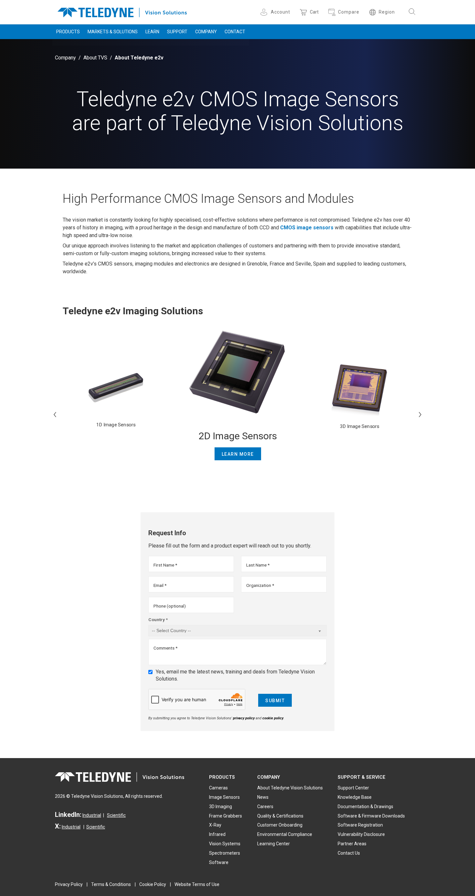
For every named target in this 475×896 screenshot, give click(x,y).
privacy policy (244, 718)
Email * (159, 585)
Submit (275, 700)
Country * (158, 619)
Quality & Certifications (280, 815)
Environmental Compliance (284, 834)
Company (206, 31)
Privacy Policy (69, 884)
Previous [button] (55, 414)
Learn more (238, 454)
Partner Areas (352, 843)
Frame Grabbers (225, 815)
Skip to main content (237, 6)
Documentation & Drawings (365, 806)
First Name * (165, 565)
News (263, 797)
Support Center (353, 787)
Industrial (91, 815)
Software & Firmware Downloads (371, 815)
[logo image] (122, 11)
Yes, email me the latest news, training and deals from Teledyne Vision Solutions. (235, 675)
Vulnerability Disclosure (361, 834)
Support (177, 31)
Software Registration (360, 825)
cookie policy (272, 718)
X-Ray (215, 825)
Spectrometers (224, 853)
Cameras (218, 787)
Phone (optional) (169, 606)
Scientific (116, 815)
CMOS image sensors (306, 227)
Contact (235, 31)
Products (68, 31)
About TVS (95, 58)
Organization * (260, 585)
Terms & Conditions (111, 884)
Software (218, 862)
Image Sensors (224, 797)
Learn (152, 31)
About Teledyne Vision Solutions (290, 787)
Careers (265, 806)
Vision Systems (224, 843)
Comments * (165, 648)
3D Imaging (220, 806)
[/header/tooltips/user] (264, 12)
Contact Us (349, 853)
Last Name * (257, 565)
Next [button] (420, 414)
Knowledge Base (355, 797)
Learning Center (273, 843)
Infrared (217, 834)
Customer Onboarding (279, 825)
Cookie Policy (152, 884)
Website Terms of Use (196, 884)
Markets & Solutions (113, 31)
